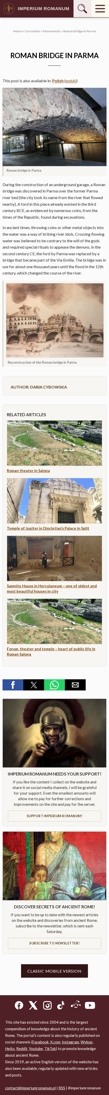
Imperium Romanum (43, 8)
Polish (58, 80)
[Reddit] (76, 1006)
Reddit (21, 1048)
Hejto (10, 1048)
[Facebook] (19, 1006)
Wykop (87, 1042)
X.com (55, 1042)
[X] (33, 1006)
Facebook (40, 1042)
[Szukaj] (82, 8)
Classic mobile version (54, 971)
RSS (62, 1088)
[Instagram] (47, 1006)
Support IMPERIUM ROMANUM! (55, 816)
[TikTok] (62, 1006)
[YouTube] (90, 1006)
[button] (54, 127)
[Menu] (100, 8)
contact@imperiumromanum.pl (30, 1088)
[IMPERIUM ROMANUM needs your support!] (54, 733)
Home (17, 31)
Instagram (70, 1042)
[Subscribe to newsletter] (54, 866)
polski (71, 80)
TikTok (50, 1048)
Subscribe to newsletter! (54, 943)
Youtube (36, 1048)
